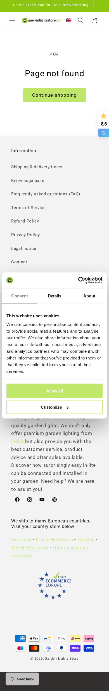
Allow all (54, 390)
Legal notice (23, 248)
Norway (86, 539)
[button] (12, 20)
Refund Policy (25, 221)
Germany (21, 539)
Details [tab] (54, 295)
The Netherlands (30, 547)
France (44, 539)
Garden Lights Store (62, 659)
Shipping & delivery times (37, 166)
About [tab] (89, 295)
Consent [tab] (19, 295)
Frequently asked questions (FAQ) (45, 194)
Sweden (64, 539)
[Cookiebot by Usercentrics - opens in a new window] (78, 280)
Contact (19, 261)
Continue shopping (54, 95)
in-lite (17, 441)
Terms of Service (28, 207)
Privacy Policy (25, 234)
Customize (51, 407)
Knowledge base (27, 180)
